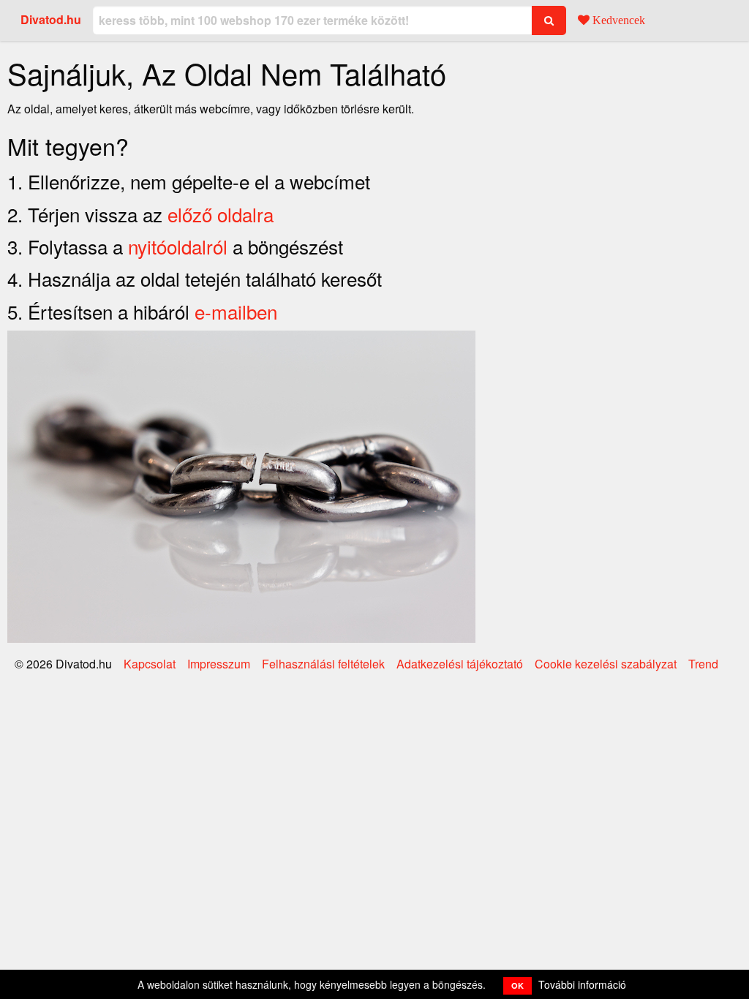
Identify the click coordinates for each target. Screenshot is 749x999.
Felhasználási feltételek (323, 664)
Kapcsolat (150, 664)
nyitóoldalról (177, 246)
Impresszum (218, 664)
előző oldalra (221, 213)
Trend (703, 664)
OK (517, 985)
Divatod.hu (50, 19)
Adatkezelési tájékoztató (459, 664)
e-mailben (236, 311)
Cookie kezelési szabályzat (606, 664)
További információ (582, 984)
